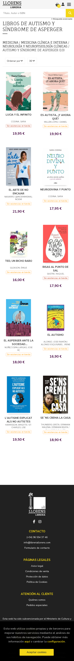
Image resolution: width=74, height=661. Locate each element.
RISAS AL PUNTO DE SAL (55, 268)
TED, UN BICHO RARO (18, 261)
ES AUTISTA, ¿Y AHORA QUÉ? (56, 116)
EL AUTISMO (55, 335)
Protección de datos (37, 576)
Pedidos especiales (37, 605)
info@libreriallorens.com (37, 542)
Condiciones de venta (37, 571)
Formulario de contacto (37, 548)
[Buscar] (70, 13)
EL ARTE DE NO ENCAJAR (18, 191)
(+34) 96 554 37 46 (37, 537)
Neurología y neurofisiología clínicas (35, 46)
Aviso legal (37, 566)
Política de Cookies (37, 582)
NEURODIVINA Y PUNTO (55, 189)
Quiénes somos (37, 599)
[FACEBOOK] (34, 521)
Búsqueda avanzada (62, 19)
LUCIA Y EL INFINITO (18, 114)
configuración (56, 641)
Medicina (11, 42)
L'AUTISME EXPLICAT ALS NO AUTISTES (18, 419)
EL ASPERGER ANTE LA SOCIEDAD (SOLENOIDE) (18, 342)
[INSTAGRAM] (40, 521)
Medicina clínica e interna (44, 42)
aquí (27, 641)
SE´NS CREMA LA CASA (55, 418)
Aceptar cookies (36, 652)
